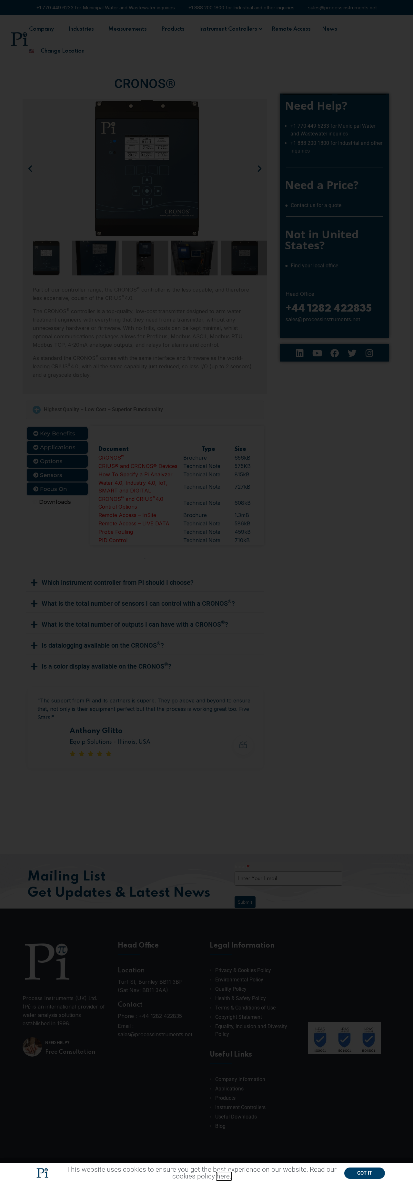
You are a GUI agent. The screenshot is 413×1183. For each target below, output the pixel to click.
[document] (206, 591)
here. (224, 1176)
